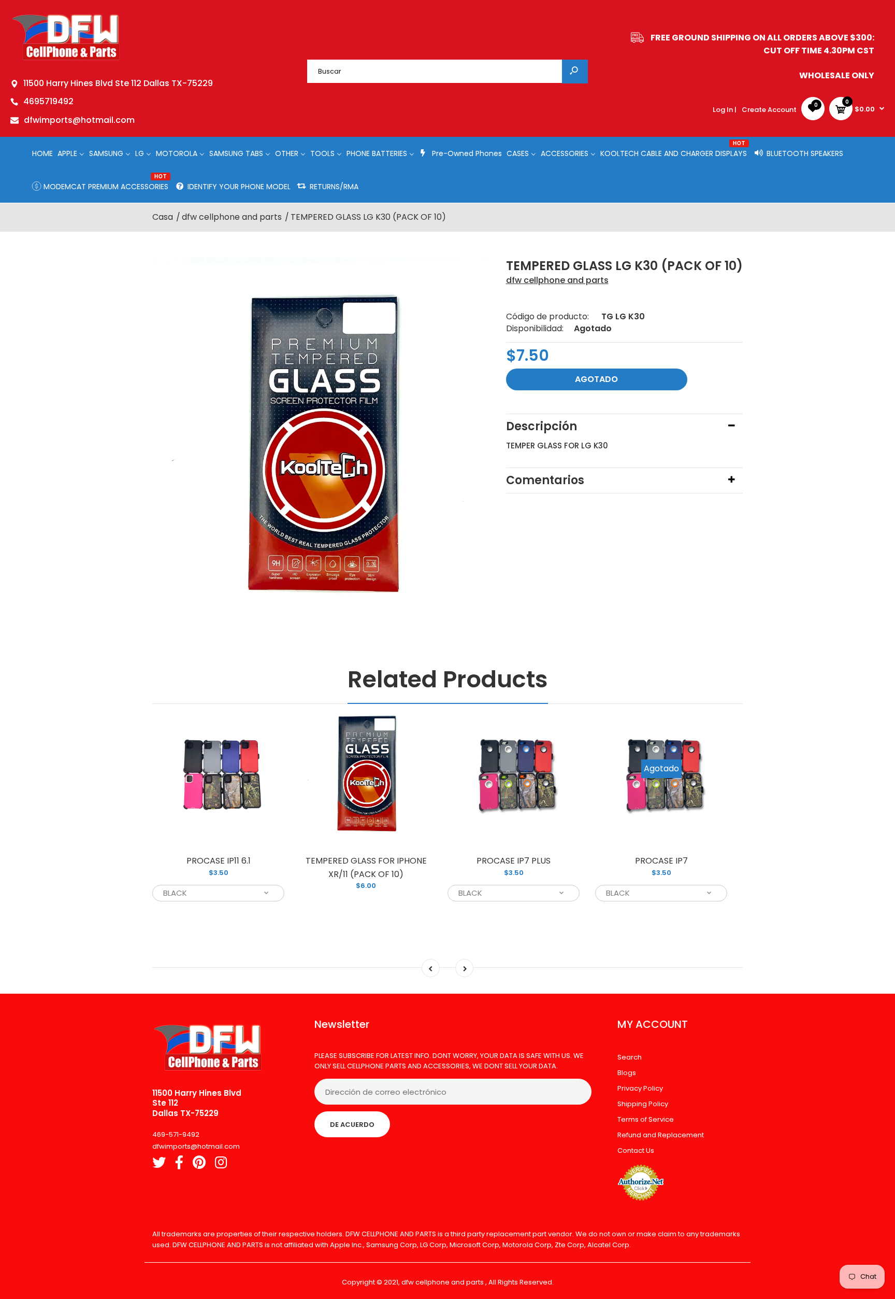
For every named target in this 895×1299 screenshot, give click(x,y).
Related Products (448, 679)
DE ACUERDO (352, 1124)
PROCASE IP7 (661, 861)
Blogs (626, 1073)
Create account (769, 110)
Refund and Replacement (660, 1135)
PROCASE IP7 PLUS (514, 861)
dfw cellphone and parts (557, 280)
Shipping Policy (642, 1104)
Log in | (725, 110)
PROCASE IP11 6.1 (218, 861)
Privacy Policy (640, 1088)
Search (629, 1057)
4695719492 (48, 101)
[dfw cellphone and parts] (66, 59)
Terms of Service (645, 1119)
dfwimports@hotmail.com (79, 120)
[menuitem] (42, 153)
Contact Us (635, 1150)
